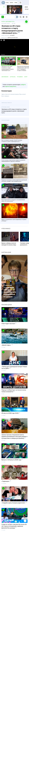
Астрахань (13, 76)
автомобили (4, 76)
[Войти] (23, 17)
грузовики (20, 76)
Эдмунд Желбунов (13, 37)
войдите (23, 84)
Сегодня (12, 35)
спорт (25, 76)
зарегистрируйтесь (10, 86)
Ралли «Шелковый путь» (8, 21)
